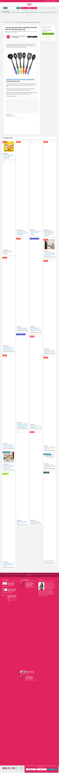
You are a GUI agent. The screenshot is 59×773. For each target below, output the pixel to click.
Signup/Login (54, 1)
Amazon (9, 12)
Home (49, 12)
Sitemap (45, 574)
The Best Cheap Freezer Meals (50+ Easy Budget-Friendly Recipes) (30, 584)
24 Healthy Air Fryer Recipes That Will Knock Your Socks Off (12, 597)
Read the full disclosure (13, 32)
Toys (52, 12)
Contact (49, 1)
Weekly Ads (27, 12)
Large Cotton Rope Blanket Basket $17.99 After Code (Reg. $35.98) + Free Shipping (22, 232)
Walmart (18, 12)
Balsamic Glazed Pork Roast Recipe (30, 672)
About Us (22, 574)
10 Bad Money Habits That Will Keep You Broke (29, 677)
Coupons (22, 12)
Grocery (32, 12)
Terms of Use (52, 574)
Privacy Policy (29, 575)
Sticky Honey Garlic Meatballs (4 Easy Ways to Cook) (12, 590)
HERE (9, 96)
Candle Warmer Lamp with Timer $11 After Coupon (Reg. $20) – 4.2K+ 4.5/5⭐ (49, 447)
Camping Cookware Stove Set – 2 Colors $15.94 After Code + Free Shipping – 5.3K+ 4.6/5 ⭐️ (8, 445)
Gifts (55, 12)
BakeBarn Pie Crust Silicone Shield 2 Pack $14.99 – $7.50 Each (22, 522)
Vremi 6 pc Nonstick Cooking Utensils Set (14, 44)
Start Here (10, 574)
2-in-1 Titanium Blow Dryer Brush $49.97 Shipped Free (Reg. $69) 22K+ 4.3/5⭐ (49, 466)
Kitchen (41, 12)
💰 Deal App (4, 12)
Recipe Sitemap (38, 574)
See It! (48, 33)
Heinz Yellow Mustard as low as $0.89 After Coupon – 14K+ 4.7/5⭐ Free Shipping (8, 155)
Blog (45, 1)
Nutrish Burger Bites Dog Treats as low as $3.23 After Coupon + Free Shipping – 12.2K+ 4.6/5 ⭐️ (49, 351)
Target (13, 12)
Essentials (37, 12)
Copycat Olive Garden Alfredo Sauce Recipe (11, 583)
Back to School (33, 8)
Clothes (45, 12)
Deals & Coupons (24, 8)
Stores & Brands (30, 574)
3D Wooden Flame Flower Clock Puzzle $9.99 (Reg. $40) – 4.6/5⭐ (36, 232)
